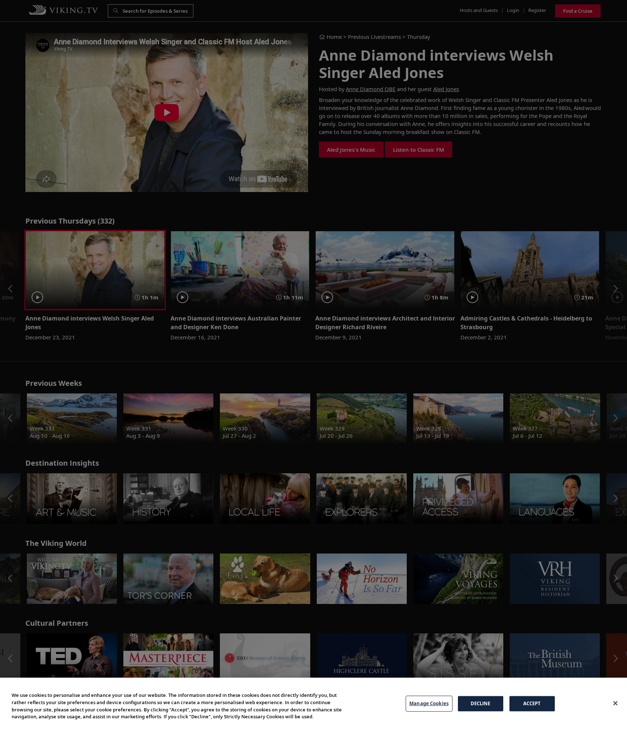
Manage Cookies (428, 703)
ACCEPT (532, 703)
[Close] (615, 703)
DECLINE (481, 703)
